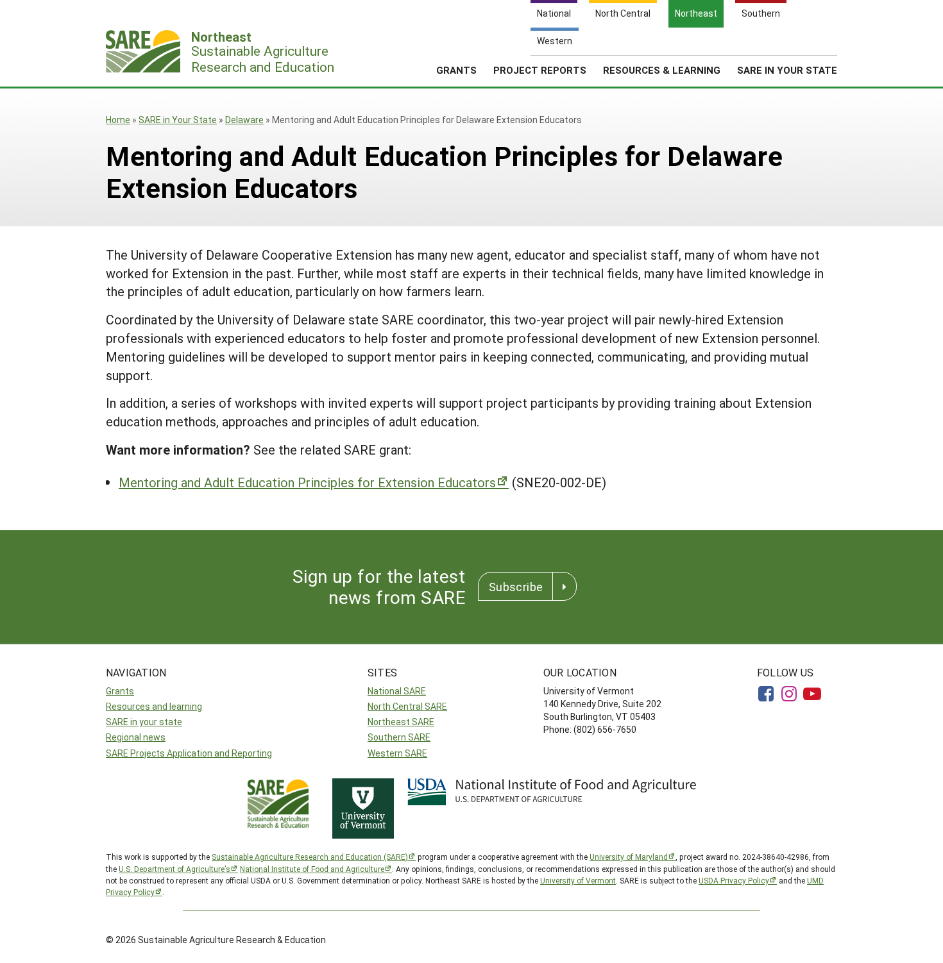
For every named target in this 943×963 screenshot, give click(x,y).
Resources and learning (154, 706)
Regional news (136, 737)
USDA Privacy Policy (734, 880)
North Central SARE (407, 706)
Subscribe (516, 586)
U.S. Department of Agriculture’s (174, 869)
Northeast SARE (401, 722)
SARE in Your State (787, 69)
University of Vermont (578, 880)
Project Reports (539, 69)
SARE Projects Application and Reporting (189, 753)
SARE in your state (144, 722)
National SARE (397, 691)
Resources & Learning (661, 69)
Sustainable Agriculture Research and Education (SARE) (310, 856)
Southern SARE (399, 737)
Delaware (244, 119)
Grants (456, 69)
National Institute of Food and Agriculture (312, 869)
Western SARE (397, 753)
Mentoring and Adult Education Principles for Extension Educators (307, 482)
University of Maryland (629, 856)
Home (118, 119)
